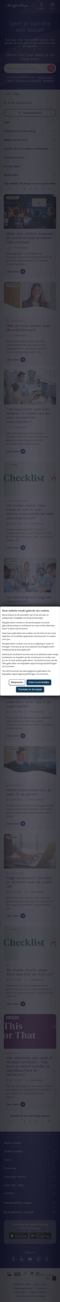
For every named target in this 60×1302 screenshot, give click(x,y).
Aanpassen (17, 682)
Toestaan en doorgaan (30, 689)
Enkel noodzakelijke (39, 682)
